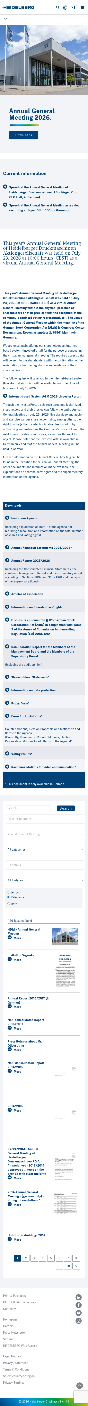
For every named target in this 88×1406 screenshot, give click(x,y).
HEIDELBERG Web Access (20, 1346)
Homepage (10, 1319)
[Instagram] (79, 1321)
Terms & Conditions (16, 1369)
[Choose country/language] (65, 7)
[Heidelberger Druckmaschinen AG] (18, 7)
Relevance (18, 897)
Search (66, 808)
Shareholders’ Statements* (30, 677)
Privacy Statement (15, 1363)
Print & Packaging (14, 1296)
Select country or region (19, 1376)
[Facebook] (79, 1305)
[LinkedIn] (79, 1297)
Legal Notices (12, 1356)
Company (9, 1309)
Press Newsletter (14, 1332)
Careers (8, 1326)
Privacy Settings (13, 1382)
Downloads (23, 135)
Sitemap (8, 1339)
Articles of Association (27, 594)
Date (14, 904)
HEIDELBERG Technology (19, 1302)
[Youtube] (79, 1313)
